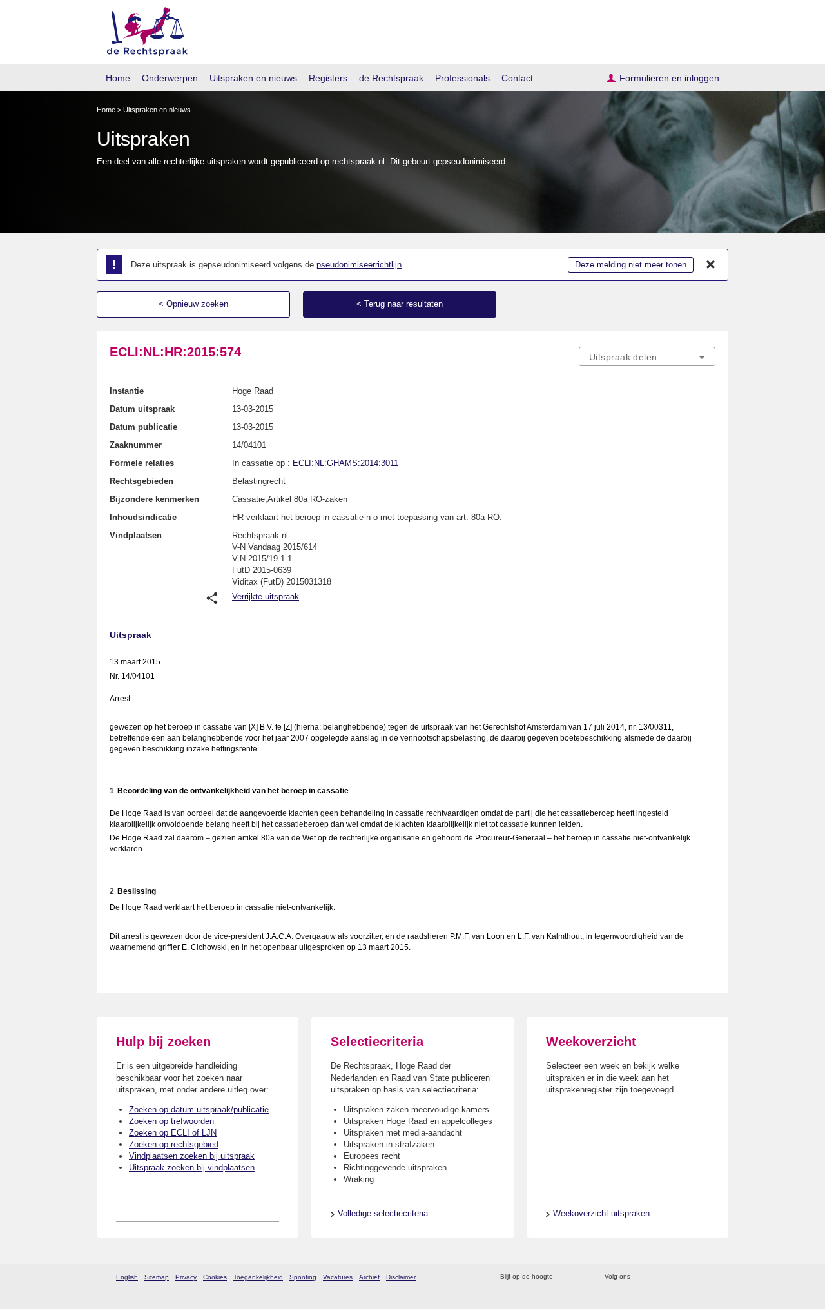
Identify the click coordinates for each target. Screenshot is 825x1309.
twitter (641, 1277)
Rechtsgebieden (141, 481)
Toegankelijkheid (258, 1277)
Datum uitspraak (142, 409)
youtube (708, 1277)
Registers (328, 78)
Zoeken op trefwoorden (171, 1121)
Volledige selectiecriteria (383, 1213)
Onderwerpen (170, 78)
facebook (658, 1277)
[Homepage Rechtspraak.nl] (143, 29)
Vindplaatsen (136, 535)
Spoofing (302, 1277)
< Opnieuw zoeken (193, 304)
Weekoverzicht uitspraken (601, 1213)
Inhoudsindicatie (143, 517)
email (581, 1277)
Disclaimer (401, 1277)
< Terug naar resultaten (399, 304)
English (127, 1277)
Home (118, 78)
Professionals (462, 78)
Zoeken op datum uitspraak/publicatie (199, 1109)
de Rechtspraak (391, 78)
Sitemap (156, 1277)
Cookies (215, 1277)
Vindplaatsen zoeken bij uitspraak (192, 1156)
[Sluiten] (711, 265)
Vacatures (338, 1277)
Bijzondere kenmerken (154, 499)
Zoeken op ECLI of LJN (173, 1133)
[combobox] (647, 356)
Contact (517, 78)
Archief (369, 1277)
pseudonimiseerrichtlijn (359, 264)
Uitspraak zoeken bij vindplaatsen (192, 1167)
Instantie (127, 391)
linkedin (692, 1277)
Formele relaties (142, 463)
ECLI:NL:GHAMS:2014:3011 (345, 463)
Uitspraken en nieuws (253, 78)
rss (565, 1277)
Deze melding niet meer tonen (630, 264)
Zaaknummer (136, 445)
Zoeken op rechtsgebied (173, 1144)
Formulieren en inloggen (669, 78)
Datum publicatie (143, 427)
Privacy (186, 1277)
